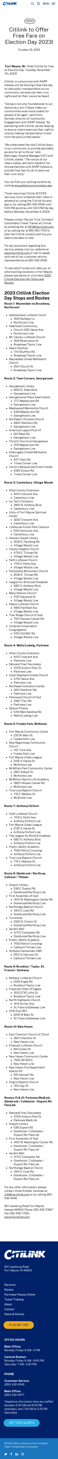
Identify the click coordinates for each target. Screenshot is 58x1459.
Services (10, 1284)
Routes (8, 1289)
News (30, 21)
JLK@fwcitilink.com (17, 1194)
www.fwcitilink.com (17, 1217)
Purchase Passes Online (19, 1294)
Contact (9, 1309)
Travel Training (14, 1299)
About (8, 1304)
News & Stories (14, 1314)
